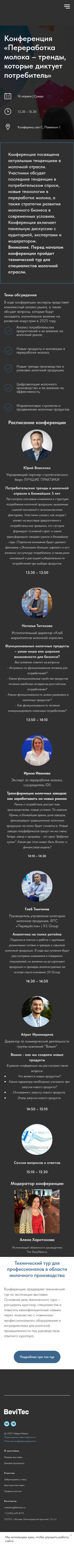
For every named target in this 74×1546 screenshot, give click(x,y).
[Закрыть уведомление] (71, 1535)
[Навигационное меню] (67, 7)
